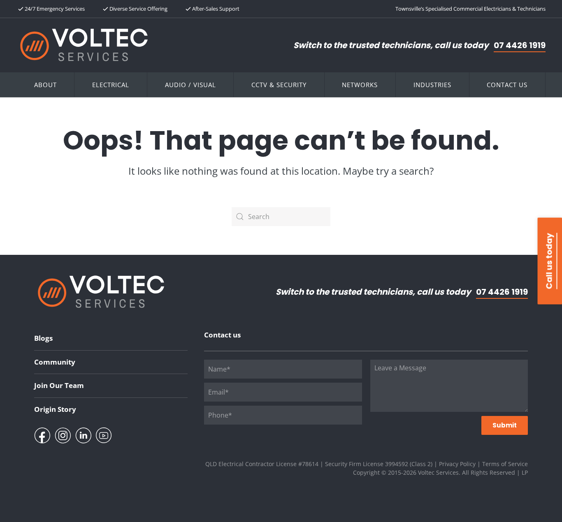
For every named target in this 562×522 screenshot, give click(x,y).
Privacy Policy (457, 464)
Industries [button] (432, 85)
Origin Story (55, 409)
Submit (504, 425)
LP (525, 472)
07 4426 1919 (520, 45)
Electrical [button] (110, 85)
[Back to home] (83, 45)
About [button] (45, 85)
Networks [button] (360, 85)
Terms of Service (505, 464)
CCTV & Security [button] (279, 85)
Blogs (43, 338)
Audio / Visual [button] (190, 85)
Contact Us (507, 85)
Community (54, 362)
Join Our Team (59, 385)
